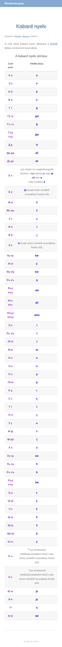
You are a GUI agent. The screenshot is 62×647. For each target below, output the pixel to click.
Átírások (25, 36)
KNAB (53, 44)
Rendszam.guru (14, 3)
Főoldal (17, 36)
